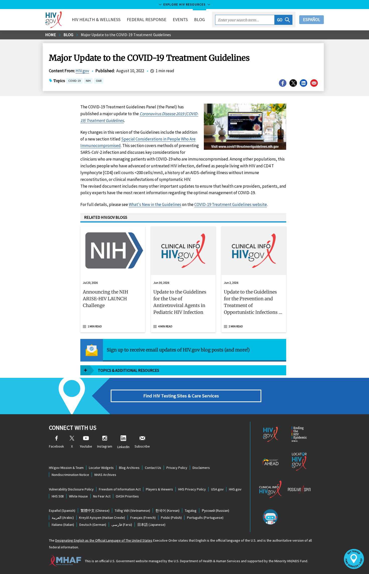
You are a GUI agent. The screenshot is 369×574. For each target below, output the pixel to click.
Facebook (56, 446)
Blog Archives (129, 467)
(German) (92, 524)
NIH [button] (88, 81)
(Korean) (167, 510)
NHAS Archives (105, 474)
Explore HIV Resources (184, 4)
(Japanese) (151, 524)
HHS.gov (235, 489)
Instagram (104, 446)
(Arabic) (63, 517)
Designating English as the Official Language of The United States (103, 540)
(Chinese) (95, 510)
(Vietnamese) (132, 510)
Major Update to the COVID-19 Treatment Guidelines (126, 34)
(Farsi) (121, 524)
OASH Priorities (127, 496)
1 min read (95, 326)
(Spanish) (62, 510)
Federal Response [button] (146, 19)
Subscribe (142, 446)
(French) (143, 517)
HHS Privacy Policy (192, 489)
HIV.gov (82, 71)
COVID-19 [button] (74, 81)
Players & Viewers (159, 489)
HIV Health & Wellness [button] (96, 19)
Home (50, 34)
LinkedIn (123, 447)
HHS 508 (58, 496)
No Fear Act (101, 496)
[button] (283, 20)
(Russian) (215, 510)
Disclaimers (201, 467)
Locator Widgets (101, 467)
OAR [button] (98, 81)
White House (78, 496)
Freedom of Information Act (120, 489)
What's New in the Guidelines (155, 204)
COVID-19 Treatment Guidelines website (230, 204)
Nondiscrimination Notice (70, 474)
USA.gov (217, 489)
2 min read (236, 326)
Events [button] (180, 19)
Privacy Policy (176, 467)
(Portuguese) (205, 517)
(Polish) (171, 517)
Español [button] (311, 19)
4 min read (165, 326)
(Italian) (63, 524)
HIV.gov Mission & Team (66, 467)
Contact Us (153, 467)
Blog (199, 19)
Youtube (86, 446)
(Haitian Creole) (102, 517)
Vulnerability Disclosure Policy (71, 489)
